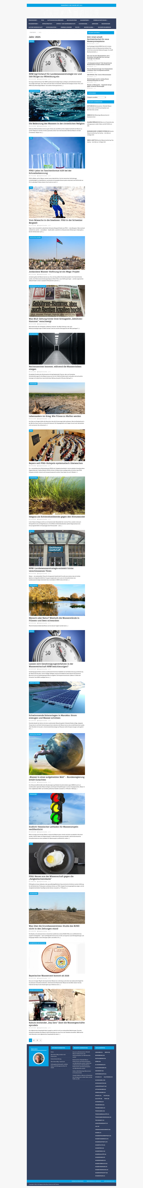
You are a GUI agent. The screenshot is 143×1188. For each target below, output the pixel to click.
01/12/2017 (90, 82)
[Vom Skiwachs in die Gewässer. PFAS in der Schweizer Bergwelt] (57, 202)
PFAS (42, 20)
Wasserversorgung (101, 1169)
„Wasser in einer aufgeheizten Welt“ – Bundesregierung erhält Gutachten (56, 778)
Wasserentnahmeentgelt (103, 1135)
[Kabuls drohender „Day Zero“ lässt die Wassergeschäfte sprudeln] (57, 1005)
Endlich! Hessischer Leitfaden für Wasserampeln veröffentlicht (53, 828)
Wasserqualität (100, 1154)
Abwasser (95, 23)
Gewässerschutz (100, 1074)
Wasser (98, 1132)
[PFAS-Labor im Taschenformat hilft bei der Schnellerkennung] (57, 152)
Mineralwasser (100, 1092)
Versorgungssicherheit (102, 1129)
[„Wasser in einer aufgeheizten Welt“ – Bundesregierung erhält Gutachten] (57, 754)
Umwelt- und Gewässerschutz (65, 23)
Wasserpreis (99, 1148)
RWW (106, 1098)
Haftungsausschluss (109, 1181)
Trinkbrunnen (100, 1107)
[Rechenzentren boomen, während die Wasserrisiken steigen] (57, 348)
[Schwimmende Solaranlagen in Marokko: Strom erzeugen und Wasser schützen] (57, 697)
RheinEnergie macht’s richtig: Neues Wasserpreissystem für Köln (98, 80)
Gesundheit (99, 1070)
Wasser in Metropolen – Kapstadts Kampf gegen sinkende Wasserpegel (99, 85)
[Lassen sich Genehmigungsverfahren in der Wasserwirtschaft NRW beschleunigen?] (57, 646)
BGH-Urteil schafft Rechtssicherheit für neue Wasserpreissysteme (98, 39)
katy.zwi (74, 1052)
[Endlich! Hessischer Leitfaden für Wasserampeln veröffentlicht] (57, 809)
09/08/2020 (90, 66)
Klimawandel (83, 23)
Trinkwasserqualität (102, 1114)
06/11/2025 (33, 418)
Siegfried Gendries (43, 79)
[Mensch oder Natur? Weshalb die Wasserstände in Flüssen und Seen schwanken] (57, 600)
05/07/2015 (91, 43)
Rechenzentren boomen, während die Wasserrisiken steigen (55, 368)
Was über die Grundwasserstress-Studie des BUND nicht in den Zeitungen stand (54, 927)
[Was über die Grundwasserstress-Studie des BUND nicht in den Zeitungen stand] (57, 908)
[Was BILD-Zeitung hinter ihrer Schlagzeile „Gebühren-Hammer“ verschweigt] (57, 301)
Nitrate (98, 1095)
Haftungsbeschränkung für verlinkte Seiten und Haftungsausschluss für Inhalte (59, 1066)
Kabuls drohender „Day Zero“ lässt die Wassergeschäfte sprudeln (57, 1024)
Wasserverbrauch (101, 1163)
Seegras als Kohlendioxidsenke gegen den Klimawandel (57, 517)
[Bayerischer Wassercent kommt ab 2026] (57, 958)
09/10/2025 (33, 573)
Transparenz (99, 1104)
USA (97, 1126)
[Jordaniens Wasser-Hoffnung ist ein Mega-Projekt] (57, 253)
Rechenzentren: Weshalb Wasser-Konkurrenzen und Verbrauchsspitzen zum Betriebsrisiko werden (99, 107)
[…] (62, 85)
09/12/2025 (33, 225)
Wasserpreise (84, 20)
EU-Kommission (100, 1064)
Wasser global (88, 27)
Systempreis (99, 1101)
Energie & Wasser (66, 27)
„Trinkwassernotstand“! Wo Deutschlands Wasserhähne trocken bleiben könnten (99, 64)
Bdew (107, 1052)
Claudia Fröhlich (76, 1075)
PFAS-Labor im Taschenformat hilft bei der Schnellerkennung (50, 172)
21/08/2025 (33, 782)
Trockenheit (99, 1120)
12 (95, 66)
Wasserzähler (100, 1175)
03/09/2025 (33, 669)
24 (97, 43)
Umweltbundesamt (101, 1123)
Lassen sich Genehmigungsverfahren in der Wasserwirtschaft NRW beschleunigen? (51, 665)
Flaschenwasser (100, 1067)
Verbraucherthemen (100, 20)
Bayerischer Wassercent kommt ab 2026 (49, 975)
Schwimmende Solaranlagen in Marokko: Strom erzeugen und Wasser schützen (53, 717)
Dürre (98, 1061)
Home (52, 1052)
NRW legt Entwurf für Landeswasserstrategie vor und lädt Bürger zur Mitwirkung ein (55, 75)
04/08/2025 (33, 931)
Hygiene (98, 1077)
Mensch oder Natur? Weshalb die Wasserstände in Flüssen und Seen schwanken (54, 619)
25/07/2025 (33, 1027)
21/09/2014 (90, 76)
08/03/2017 (90, 88)
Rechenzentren (72, 20)
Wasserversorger (101, 1166)
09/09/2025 (33, 623)
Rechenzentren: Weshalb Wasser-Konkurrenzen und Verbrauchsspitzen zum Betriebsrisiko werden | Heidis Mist (82, 1061)
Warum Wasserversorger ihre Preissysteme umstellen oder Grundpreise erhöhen (100, 69)
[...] (96, 52)
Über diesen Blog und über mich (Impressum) (58, 1055)
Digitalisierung (100, 1058)
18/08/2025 (33, 832)
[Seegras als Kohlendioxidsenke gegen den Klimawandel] (57, 495)
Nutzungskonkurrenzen (55, 20)
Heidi (74, 1071)
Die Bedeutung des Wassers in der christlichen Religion (57, 123)
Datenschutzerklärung (56, 1059)
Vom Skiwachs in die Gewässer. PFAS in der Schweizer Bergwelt (55, 221)
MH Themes (56, 1184)
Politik (77, 27)
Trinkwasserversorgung (103, 1117)
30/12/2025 (33, 79)
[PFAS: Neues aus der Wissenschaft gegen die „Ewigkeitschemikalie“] (57, 858)
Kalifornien (108, 1077)
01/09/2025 (33, 720)
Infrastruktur (47, 23)
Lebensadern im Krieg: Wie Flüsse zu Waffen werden (55, 416)
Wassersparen (33, 23)
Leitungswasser (100, 1089)
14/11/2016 (90, 60)
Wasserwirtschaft (101, 1172)
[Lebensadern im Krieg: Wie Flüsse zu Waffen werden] (57, 398)
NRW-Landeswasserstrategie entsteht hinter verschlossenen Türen (51, 570)
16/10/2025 (33, 519)
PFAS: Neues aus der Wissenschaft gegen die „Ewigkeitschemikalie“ (51, 878)
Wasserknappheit (101, 1141)
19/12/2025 (33, 175)
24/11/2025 (33, 324)
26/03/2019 (90, 72)
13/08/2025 (33, 881)
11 (95, 72)
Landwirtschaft (100, 1086)
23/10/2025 (33, 465)
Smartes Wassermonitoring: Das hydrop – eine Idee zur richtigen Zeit (100, 133)
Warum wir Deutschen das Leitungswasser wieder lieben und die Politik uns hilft (100, 124)
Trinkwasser (32, 20)
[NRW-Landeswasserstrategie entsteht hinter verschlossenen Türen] (57, 548)
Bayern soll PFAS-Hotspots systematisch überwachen (56, 463)
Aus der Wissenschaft (36, 27)
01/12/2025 (33, 274)
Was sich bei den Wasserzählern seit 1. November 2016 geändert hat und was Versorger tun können (98, 57)
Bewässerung (100, 1055)
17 (95, 60)
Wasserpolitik (100, 1145)
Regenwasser (106, 23)
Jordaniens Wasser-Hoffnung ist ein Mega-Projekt (54, 272)
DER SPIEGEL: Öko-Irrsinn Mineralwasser (99, 75)
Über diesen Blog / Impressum (58, 1061)
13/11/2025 (33, 371)
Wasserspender (100, 1160)
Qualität (98, 1098)
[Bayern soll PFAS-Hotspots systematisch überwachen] (57, 445)
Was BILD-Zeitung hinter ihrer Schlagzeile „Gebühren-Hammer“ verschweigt (56, 320)
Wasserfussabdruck (104, 27)
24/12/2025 (33, 126)
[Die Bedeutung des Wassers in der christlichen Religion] (57, 105)
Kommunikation (51, 27)
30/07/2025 (33, 978)
